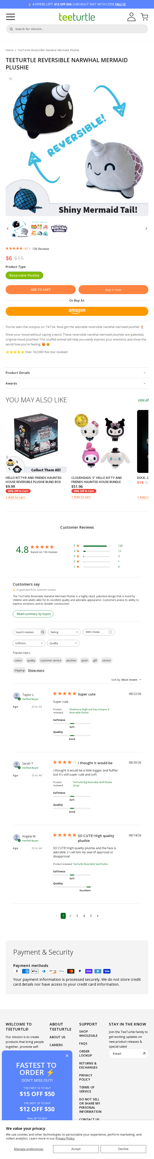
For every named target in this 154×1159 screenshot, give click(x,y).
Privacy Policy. (65, 1138)
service (106, 660)
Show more (36, 670)
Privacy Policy (85, 1077)
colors (18, 660)
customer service (50, 660)
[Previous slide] (7, 228)
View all (143, 400)
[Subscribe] (144, 1053)
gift (95, 660)
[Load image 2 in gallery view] (39, 228)
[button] (10, 16)
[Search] (10, 28)
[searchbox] (26, 632)
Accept (76, 1149)
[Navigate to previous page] (56, 916)
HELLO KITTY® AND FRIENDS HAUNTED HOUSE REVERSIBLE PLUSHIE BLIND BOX (33, 480)
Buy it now (113, 289)
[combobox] (77, 28)
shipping (19, 670)
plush (85, 660)
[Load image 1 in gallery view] (20, 228)
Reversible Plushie (24, 275)
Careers (56, 1045)
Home (10, 50)
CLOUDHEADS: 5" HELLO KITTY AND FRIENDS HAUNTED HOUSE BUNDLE (96, 480)
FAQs (83, 1043)
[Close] (67, 1055)
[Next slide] (146, 228)
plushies (71, 660)
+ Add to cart (15, 497)
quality (31, 660)
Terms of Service (87, 1089)
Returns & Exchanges (88, 1065)
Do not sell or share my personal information (90, 1105)
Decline (123, 1149)
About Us (58, 1037)
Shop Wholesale (88, 1033)
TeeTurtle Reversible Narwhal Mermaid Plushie (48, 50)
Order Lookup (85, 1053)
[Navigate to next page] (97, 916)
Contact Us (89, 1119)
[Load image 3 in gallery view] (59, 228)
